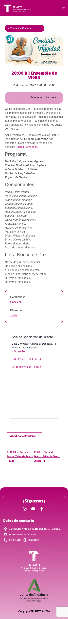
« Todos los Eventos (20, 28)
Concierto (16, 302)
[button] (63, 8)
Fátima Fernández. (27, 146)
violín (13, 315)
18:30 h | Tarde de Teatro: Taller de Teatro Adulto (20, 456)
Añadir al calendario (23, 436)
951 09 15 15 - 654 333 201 (27, 358)
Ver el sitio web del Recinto (26, 366)
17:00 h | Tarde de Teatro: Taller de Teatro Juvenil (47, 456)
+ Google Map (19, 351)
